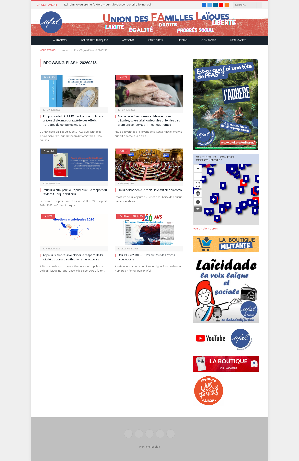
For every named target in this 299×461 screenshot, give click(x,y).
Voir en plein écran (205, 228)
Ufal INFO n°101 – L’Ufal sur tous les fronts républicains (146, 257)
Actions (128, 40)
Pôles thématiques (94, 40)
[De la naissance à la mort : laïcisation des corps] (149, 165)
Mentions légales (149, 446)
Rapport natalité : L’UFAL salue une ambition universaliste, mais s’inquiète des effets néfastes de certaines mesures (73, 120)
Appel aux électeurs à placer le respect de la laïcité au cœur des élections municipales (73, 257)
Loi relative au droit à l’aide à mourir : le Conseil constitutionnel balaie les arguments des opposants (110, 4)
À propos (60, 40)
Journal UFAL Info (131, 216)
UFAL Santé (238, 40)
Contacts (208, 40)
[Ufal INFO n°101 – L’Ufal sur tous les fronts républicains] (149, 230)
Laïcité (123, 77)
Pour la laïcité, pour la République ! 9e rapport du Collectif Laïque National (75, 192)
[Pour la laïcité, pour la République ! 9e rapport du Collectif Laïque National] (74, 165)
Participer (156, 40)
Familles (49, 77)
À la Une (49, 151)
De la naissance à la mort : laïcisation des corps (150, 190)
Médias (182, 40)
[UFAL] (51, 22)
